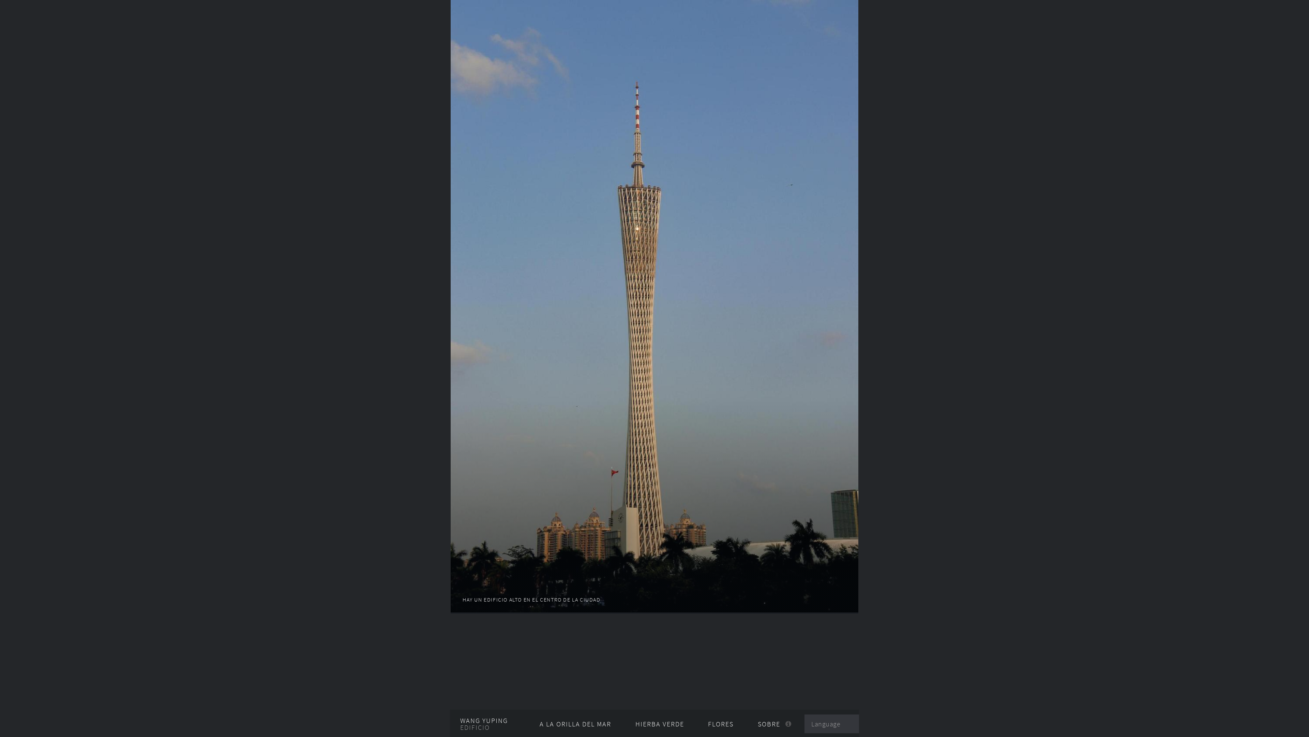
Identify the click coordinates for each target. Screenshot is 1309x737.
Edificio (475, 727)
